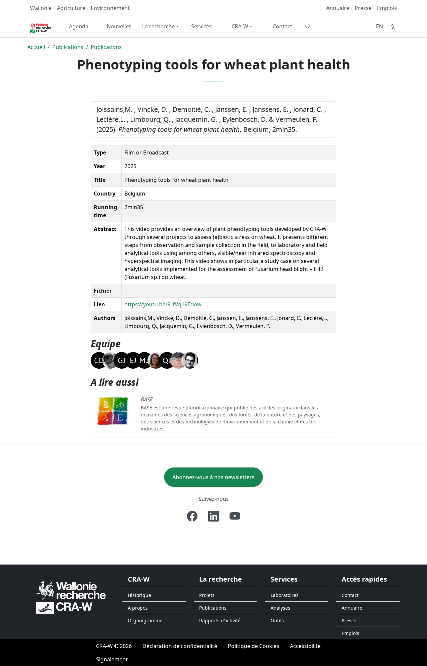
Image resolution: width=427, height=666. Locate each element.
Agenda (78, 26)
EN (379, 26)
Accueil (36, 47)
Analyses (280, 608)
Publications (67, 47)
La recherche (158, 26)
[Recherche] (323, 26)
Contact (282, 26)
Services (201, 26)
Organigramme (145, 620)
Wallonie (41, 8)
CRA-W (240, 26)
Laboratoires (285, 595)
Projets (207, 595)
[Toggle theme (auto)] (393, 27)
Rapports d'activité (220, 620)
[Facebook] (192, 516)
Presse (363, 8)
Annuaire (337, 8)
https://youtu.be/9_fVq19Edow (162, 304)
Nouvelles (119, 26)
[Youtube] (235, 516)
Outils (277, 620)
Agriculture (71, 8)
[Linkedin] (213, 516)
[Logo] (70, 597)
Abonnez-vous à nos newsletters (213, 477)
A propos (138, 608)
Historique (139, 595)
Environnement (110, 8)
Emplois (387, 8)
